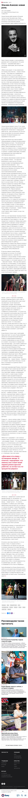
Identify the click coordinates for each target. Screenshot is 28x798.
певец (24, 607)
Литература (17, 768)
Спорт (9, 731)
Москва (11, 607)
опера (20, 607)
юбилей (9, 609)
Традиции (4, 761)
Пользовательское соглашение (7, 786)
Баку (8, 605)
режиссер (4, 609)
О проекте (4, 773)
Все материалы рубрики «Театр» (14, 745)
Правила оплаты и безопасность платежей (9, 788)
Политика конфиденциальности (19, 786)
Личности (4, 638)
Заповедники (17, 756)
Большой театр (13, 605)
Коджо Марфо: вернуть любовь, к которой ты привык (12, 687)
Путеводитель (18, 757)
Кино (15, 764)
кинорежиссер (5, 607)
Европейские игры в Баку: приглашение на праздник (9, 734)
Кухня (2, 766)
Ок (22, 791)
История (3, 764)
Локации (17, 752)
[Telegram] (10, 613)
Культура (5, 2)
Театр (10, 2)
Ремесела (3, 762)
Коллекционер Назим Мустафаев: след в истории (12, 640)
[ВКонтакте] (8, 613)
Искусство (17, 762)
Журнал (3, 771)
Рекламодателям (5, 775)
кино (19, 605)
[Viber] (12, 613)
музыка (15, 607)
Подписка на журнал (6, 776)
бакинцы (4, 605)
